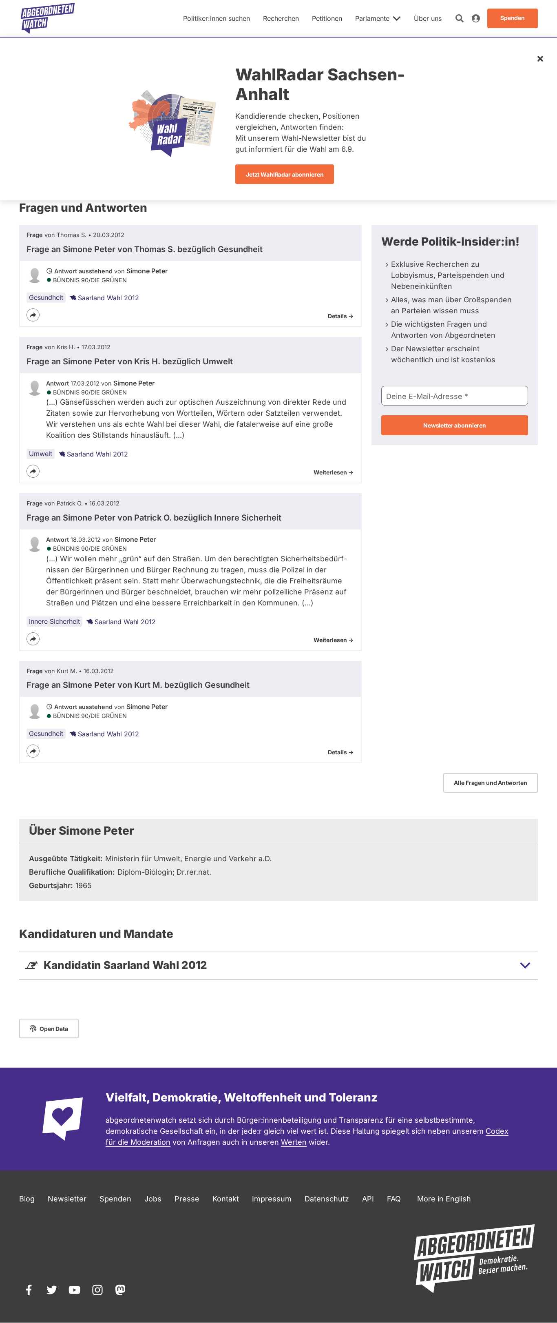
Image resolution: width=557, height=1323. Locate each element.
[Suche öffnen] (459, 18)
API (368, 1198)
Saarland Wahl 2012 (108, 298)
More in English (444, 1198)
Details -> (341, 315)
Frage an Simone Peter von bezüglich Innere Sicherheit (154, 518)
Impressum (272, 1198)
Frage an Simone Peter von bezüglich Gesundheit (145, 249)
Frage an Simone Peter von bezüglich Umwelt (130, 361)
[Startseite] (47, 18)
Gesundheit (46, 297)
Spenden (115, 1198)
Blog (27, 1198)
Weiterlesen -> (334, 472)
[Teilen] (33, 314)
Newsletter (67, 1198)
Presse (187, 1198)
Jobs (152, 1198)
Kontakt (225, 1198)
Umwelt (40, 454)
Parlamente (372, 18)
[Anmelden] (476, 18)
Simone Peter (147, 271)
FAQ (394, 1198)
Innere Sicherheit (54, 621)
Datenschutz (327, 1198)
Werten (294, 1142)
